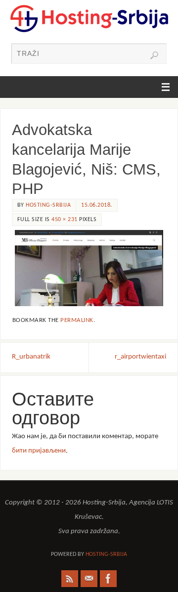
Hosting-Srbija (48, 205)
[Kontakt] (89, 578)
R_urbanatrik (31, 357)
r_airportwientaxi (140, 357)
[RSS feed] (69, 578)
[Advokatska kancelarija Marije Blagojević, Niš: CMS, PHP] (89, 268)
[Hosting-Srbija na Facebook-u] (108, 578)
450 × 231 (64, 220)
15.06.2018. (96, 205)
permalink (76, 320)
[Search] (154, 55)
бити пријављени (39, 451)
